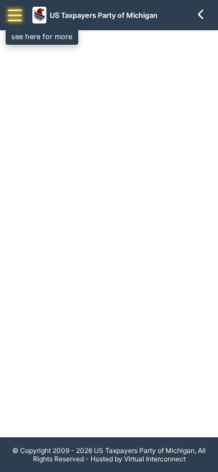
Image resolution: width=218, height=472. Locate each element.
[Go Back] (201, 15)
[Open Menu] (14, 15)
